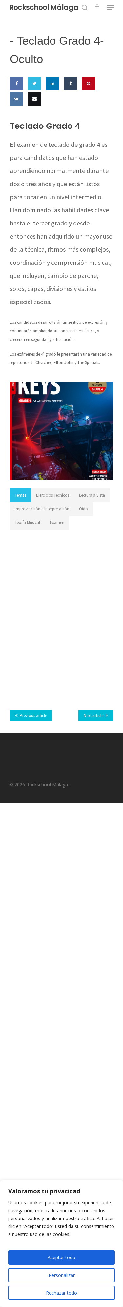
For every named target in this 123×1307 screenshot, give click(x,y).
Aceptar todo (61, 1257)
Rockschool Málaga (43, 7)
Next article (93, 715)
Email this (33, 118)
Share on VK (15, 118)
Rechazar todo (61, 1293)
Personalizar (62, 1275)
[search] (84, 7)
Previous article (33, 715)
